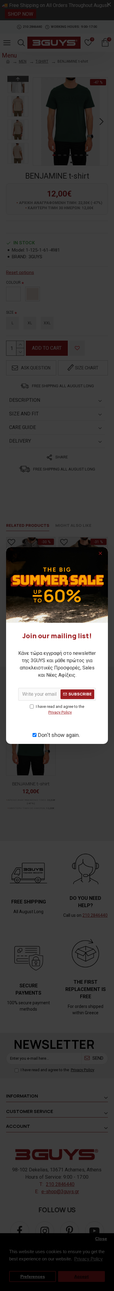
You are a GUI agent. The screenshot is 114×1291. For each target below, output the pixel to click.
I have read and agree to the (60, 709)
